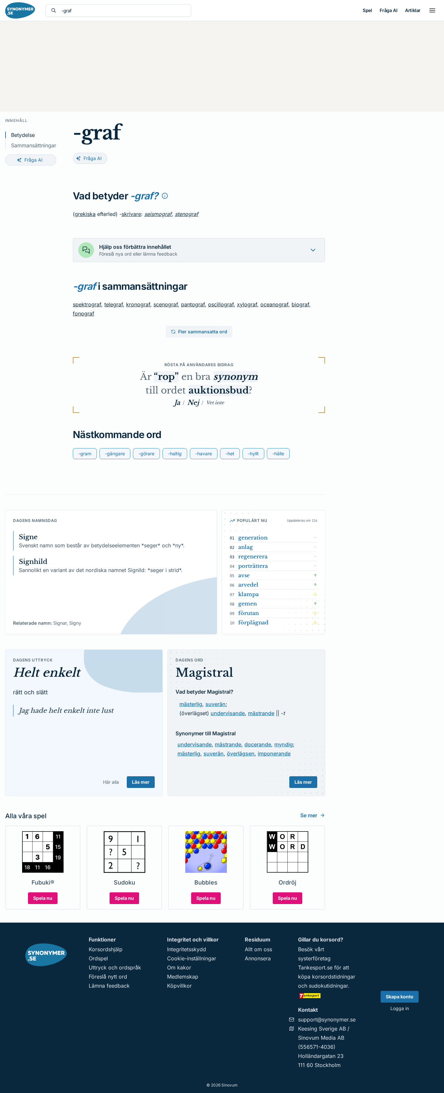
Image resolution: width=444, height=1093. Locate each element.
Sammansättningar (33, 145)
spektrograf (87, 304)
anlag (245, 547)
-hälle (278, 453)
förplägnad (253, 622)
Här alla (111, 782)
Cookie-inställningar (191, 958)
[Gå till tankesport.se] (327, 995)
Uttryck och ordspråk (115, 967)
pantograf (193, 304)
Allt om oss (258, 949)
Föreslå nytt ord (108, 976)
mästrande (261, 713)
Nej (193, 403)
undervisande (228, 713)
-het (230, 453)
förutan (248, 613)
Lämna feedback (109, 985)
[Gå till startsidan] (20, 10)
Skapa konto (399, 996)
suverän (215, 704)
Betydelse (23, 135)
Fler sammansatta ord (202, 331)
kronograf (138, 304)
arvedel (248, 584)
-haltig (175, 453)
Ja (177, 403)
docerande (257, 744)
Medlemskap (182, 976)
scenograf (165, 304)
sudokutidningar (328, 985)
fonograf (83, 313)
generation (253, 537)
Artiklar (413, 10)
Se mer (308, 815)
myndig (283, 744)
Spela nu (42, 898)
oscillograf (221, 304)
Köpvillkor (179, 985)
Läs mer (141, 782)
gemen (247, 603)
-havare (203, 453)
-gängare (115, 453)
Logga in (399, 1008)
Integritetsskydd (186, 949)
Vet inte (215, 403)
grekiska (85, 214)
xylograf (247, 304)
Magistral (204, 672)
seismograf (158, 214)
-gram (84, 453)
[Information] (165, 196)
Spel (367, 10)
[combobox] (123, 10)
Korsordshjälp (106, 949)
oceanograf (274, 304)
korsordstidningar (333, 976)
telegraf (113, 304)
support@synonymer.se (327, 1019)
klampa (248, 594)
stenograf (186, 214)
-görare (146, 453)
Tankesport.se (315, 967)
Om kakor (179, 967)
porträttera (253, 566)
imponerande (274, 753)
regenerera (253, 556)
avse (244, 575)
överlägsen (241, 753)
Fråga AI (388, 10)
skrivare (131, 214)
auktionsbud (219, 390)
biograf (300, 304)
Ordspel (98, 958)
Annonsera (258, 958)
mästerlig (190, 704)
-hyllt (253, 453)
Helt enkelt (46, 672)
